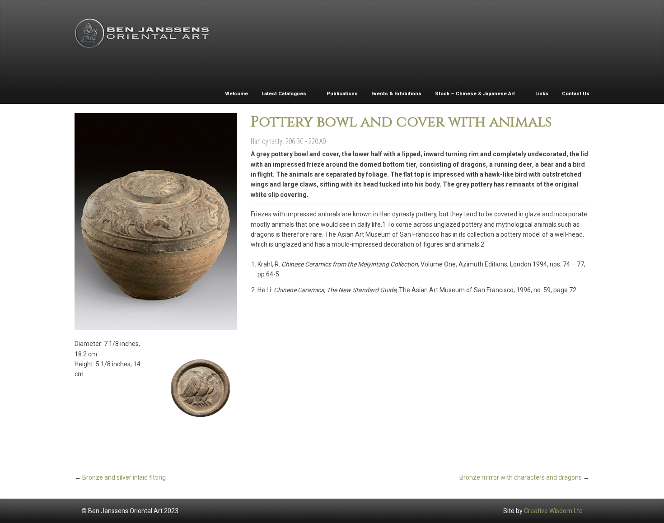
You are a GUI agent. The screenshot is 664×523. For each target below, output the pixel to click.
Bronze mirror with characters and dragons (520, 477)
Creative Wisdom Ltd (553, 510)
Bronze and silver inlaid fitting (124, 477)
